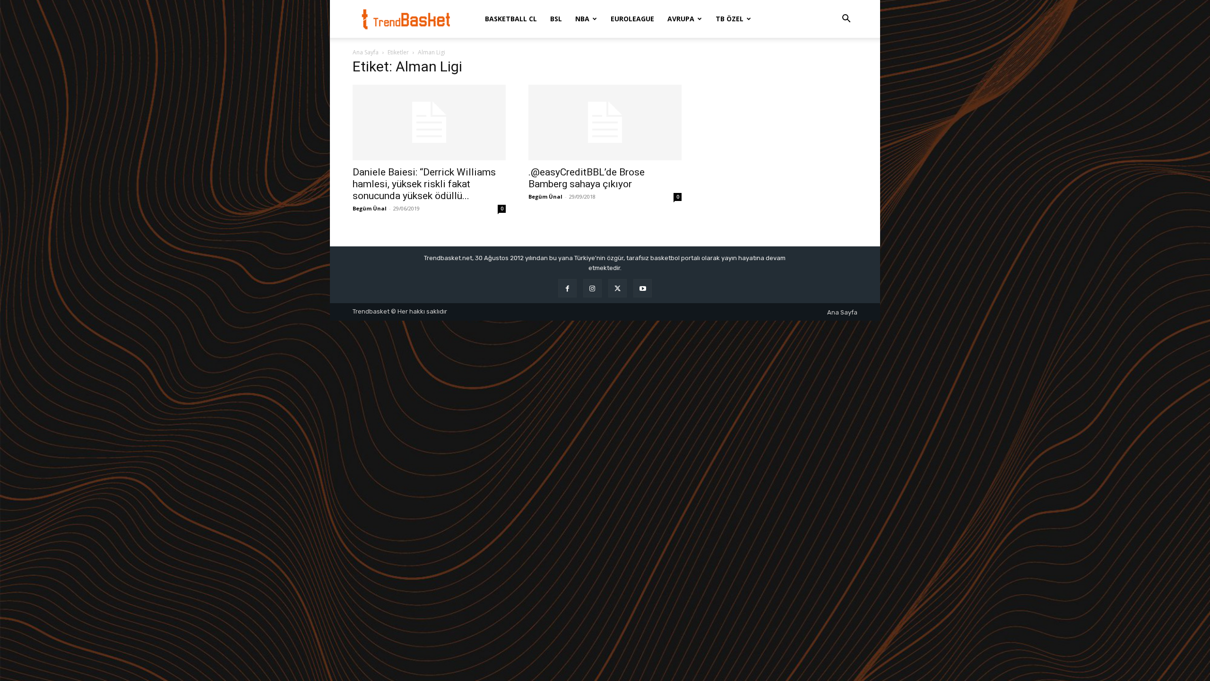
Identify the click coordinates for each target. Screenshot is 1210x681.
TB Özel (729, 18)
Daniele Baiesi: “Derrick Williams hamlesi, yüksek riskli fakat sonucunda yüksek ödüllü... (424, 183)
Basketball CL (511, 18)
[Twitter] (617, 288)
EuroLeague (632, 18)
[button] (846, 19)
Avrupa (680, 18)
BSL (556, 18)
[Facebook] (567, 288)
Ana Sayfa (366, 52)
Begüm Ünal (370, 208)
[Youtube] (642, 288)
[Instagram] (592, 288)
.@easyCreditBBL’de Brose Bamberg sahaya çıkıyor (586, 178)
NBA (582, 18)
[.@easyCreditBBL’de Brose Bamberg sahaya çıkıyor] (605, 122)
